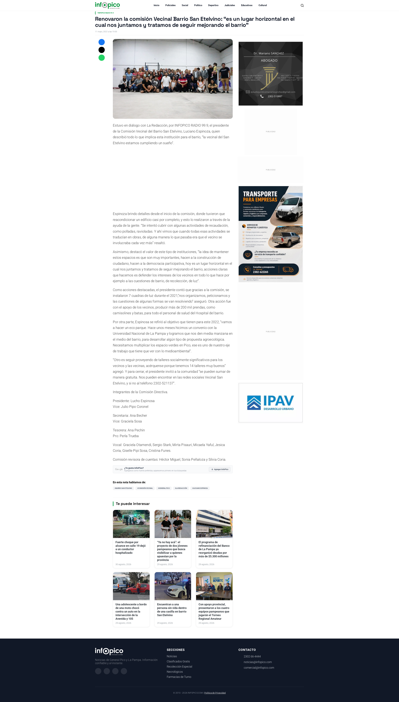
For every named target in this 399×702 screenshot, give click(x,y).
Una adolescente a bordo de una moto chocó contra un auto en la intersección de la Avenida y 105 (131, 611)
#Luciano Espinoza (200, 488)
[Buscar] (302, 5)
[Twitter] (115, 671)
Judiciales (229, 5)
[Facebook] (98, 671)
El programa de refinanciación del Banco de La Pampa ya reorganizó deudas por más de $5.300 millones (214, 549)
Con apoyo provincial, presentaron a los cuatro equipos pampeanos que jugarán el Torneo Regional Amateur (214, 611)
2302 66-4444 (252, 656)
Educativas (246, 5)
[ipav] (271, 402)
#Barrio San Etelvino (123, 488)
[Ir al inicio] (107, 5)
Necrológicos (175, 671)
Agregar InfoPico (221, 469)
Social (185, 5)
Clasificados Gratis (178, 661)
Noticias (172, 656)
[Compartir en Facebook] (102, 42)
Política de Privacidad (215, 693)
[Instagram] (107, 671)
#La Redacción (181, 488)
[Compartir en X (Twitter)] (102, 50)
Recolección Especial (179, 666)
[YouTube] (124, 671)
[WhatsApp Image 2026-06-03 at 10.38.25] (271, 234)
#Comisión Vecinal (145, 488)
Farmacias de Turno (179, 676)
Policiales (170, 5)
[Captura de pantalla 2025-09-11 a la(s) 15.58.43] (271, 73)
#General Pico (164, 488)
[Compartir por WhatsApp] (102, 58)
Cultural (263, 5)
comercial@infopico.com (259, 667)
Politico (198, 5)
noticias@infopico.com (258, 662)
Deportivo (213, 5)
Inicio (156, 5)
